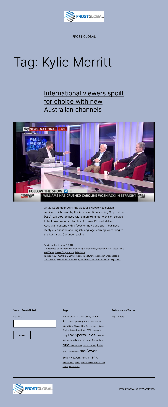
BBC (70, 325)
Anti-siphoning (76, 321)
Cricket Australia (78, 330)
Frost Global (84, 37)
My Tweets (118, 316)
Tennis (71, 362)
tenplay (77, 362)
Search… (18, 316)
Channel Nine (79, 326)
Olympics (91, 345)
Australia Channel (66, 256)
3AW (64, 317)
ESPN (89, 330)
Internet (101, 248)
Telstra (85, 357)
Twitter (65, 366)
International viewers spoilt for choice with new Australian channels (84, 101)
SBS (83, 351)
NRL (85, 345)
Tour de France (99, 362)
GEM (99, 336)
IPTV (108, 248)
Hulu (103, 336)
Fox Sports (77, 335)
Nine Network (76, 345)
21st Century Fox (87, 317)
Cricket (66, 330)
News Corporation (64, 252)
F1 (93, 330)
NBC (64, 340)
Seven (92, 351)
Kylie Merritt (84, 259)
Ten (93, 357)
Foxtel (91, 335)
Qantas (65, 352)
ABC (54, 256)
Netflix (69, 340)
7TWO (77, 316)
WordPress (148, 389)
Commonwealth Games (95, 326)
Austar (86, 321)
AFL (65, 321)
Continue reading (73, 234)
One (100, 345)
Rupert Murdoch (74, 352)
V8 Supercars (74, 366)
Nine (66, 345)
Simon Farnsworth (100, 259)
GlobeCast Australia (67, 259)
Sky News (115, 259)
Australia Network (85, 256)
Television (80, 252)
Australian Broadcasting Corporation (78, 248)
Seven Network (71, 357)
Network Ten (78, 340)
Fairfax (96, 330)
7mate (70, 316)
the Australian (87, 362)
